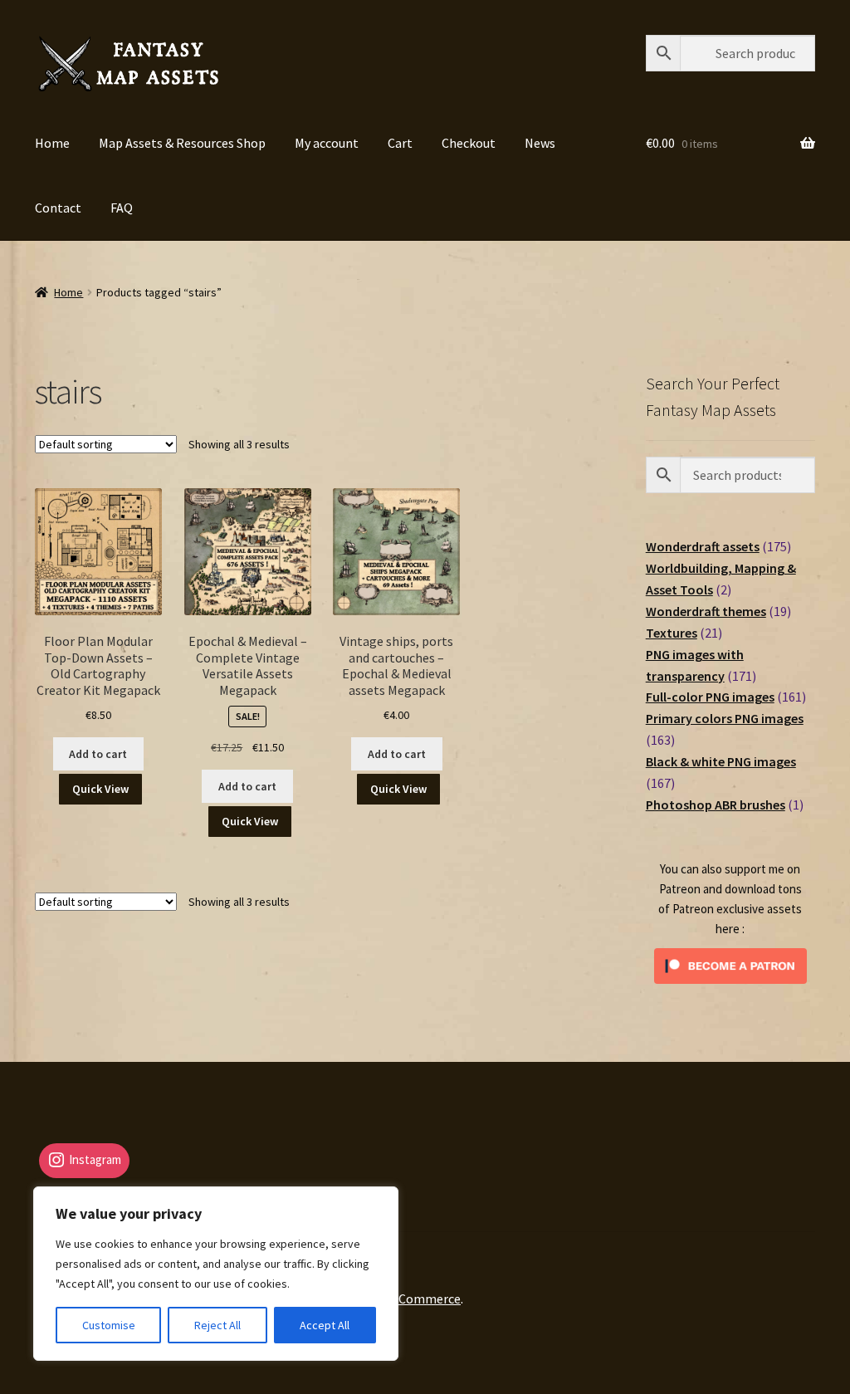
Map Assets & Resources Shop (182, 143)
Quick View (100, 788)
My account (327, 143)
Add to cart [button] (98, 753)
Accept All (324, 1325)
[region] (215, 1273)
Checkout (469, 143)
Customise (108, 1325)
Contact (58, 207)
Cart (400, 143)
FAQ (121, 207)
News (540, 143)
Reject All (217, 1325)
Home (52, 143)
